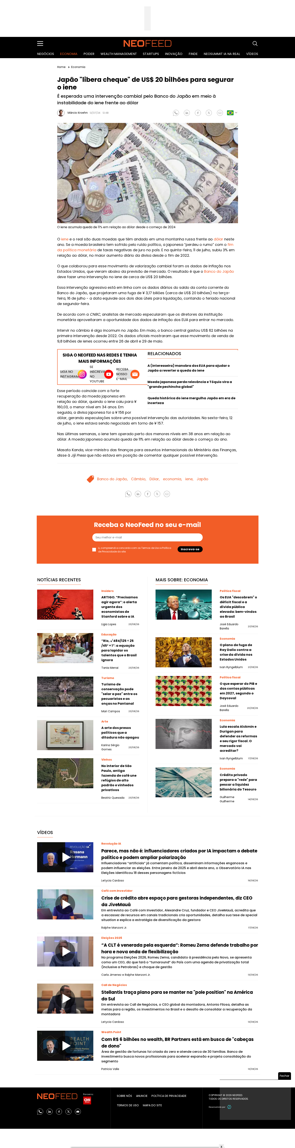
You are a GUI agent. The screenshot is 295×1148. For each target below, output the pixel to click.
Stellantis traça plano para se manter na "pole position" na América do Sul (177, 995)
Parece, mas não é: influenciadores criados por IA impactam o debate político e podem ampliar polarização (179, 854)
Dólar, (155, 478)
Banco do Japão (219, 271)
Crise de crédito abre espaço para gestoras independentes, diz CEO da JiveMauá (176, 901)
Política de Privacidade (169, 1096)
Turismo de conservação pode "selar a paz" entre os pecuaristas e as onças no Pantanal (119, 694)
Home (61, 67)
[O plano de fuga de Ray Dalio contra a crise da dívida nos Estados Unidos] (184, 652)
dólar (218, 239)
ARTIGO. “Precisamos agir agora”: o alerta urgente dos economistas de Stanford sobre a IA (119, 607)
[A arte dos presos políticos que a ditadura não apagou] (65, 735)
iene (64, 239)
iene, (189, 478)
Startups (151, 54)
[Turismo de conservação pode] (65, 692)
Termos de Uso (150, 548)
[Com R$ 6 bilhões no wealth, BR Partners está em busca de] (65, 1046)
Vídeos (252, 54)
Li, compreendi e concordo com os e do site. (134, 549)
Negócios (45, 54)
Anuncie (142, 1096)
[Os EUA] (184, 605)
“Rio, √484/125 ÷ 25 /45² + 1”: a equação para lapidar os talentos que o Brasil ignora (119, 650)
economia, (172, 478)
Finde (193, 54)
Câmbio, (138, 478)
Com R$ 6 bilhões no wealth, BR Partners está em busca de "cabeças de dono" (177, 1042)
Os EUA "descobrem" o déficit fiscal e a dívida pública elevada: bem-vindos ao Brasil (238, 607)
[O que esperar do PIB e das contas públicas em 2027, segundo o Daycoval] (184, 691)
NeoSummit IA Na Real (222, 54)
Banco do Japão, (112, 478)
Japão (202, 478)
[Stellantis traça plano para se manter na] (65, 999)
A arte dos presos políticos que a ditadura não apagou (120, 732)
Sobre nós (124, 1096)
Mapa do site (152, 1105)
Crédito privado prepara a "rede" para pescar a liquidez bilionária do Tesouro (238, 782)
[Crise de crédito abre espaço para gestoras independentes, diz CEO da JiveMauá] (65, 904)
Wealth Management (119, 54)
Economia (68, 54)
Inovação (173, 54)
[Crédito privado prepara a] (184, 782)
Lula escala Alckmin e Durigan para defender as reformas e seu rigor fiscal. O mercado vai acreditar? (238, 738)
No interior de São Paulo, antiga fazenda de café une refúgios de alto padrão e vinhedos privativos (118, 778)
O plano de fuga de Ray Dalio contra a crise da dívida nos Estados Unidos (236, 652)
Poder (88, 54)
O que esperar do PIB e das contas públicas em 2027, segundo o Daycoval (238, 690)
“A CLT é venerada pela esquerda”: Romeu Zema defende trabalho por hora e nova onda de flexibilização (179, 948)
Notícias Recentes (59, 580)
